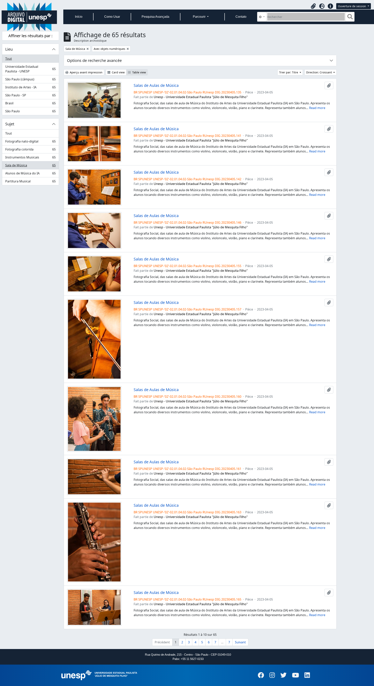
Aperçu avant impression (85, 72)
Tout (8, 58)
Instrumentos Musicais (30, 158)
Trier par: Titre (289, 72)
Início (78, 16)
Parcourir (199, 16)
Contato (241, 16)
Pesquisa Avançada (155, 16)
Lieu (9, 49)
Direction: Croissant (319, 72)
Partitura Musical (30, 182)
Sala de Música (30, 166)
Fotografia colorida (30, 150)
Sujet (9, 124)
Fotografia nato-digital (30, 142)
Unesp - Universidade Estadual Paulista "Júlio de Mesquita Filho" (201, 97)
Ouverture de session (352, 6)
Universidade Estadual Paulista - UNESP (30, 68)
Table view (138, 72)
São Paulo (30, 112)
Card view (118, 72)
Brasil (30, 104)
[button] (313, 6)
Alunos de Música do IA (30, 174)
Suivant (240, 642)
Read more (317, 108)
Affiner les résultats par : (30, 35)
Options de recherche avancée (94, 60)
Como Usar (112, 16)
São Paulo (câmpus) (30, 80)
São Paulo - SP (30, 96)
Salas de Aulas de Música (156, 85)
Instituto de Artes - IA (30, 88)
